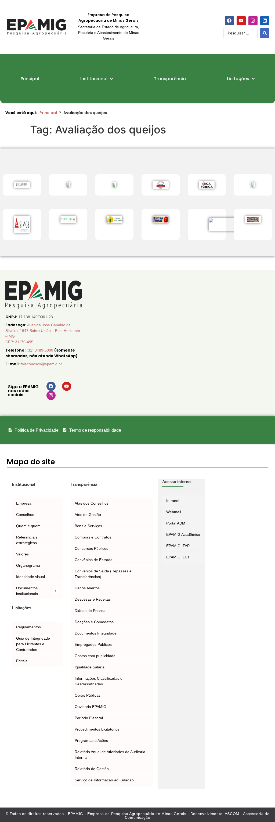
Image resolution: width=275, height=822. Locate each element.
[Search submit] (264, 33)
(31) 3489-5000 (40, 350)
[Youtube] (241, 20)
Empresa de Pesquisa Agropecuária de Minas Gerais (108, 17)
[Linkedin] (264, 20)
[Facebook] (229, 20)
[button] (37, 591)
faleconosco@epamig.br (41, 364)
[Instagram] (253, 20)
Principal (48, 112)
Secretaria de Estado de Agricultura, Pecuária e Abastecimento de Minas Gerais (108, 32)
